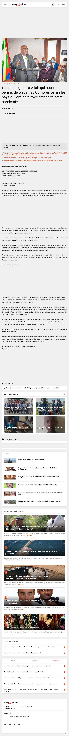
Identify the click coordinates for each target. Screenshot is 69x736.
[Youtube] (10, 724)
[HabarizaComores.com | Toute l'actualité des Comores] (20, 5)
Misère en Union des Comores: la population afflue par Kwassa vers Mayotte (27, 158)
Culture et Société (14, 84)
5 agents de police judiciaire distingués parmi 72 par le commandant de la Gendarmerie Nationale (50, 409)
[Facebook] (19, 724)
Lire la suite (29, 535)
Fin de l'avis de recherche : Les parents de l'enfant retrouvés (18, 428)
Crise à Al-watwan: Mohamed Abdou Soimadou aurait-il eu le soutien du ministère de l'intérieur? (33, 160)
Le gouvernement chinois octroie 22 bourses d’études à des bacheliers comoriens (17, 409)
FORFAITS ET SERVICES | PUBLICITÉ (19, 716)
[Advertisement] (34, 22)
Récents (6, 454)
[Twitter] (14, 724)
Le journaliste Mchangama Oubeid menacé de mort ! (33, 459)
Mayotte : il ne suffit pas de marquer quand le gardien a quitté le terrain (38, 484)
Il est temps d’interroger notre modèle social (23, 628)
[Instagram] (5, 724)
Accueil (4, 84)
